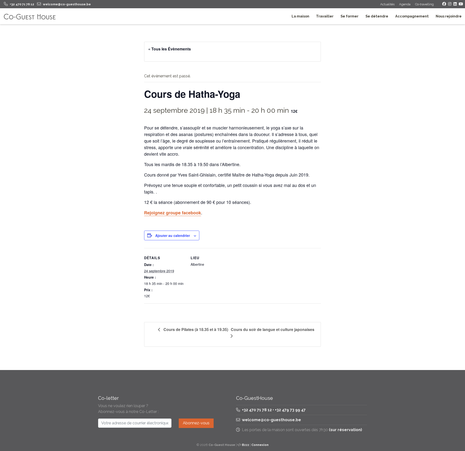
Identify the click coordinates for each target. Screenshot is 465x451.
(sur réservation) (345, 429)
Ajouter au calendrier (172, 235)
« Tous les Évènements (169, 49)
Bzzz (245, 445)
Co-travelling (424, 4)
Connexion (260, 445)
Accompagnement (412, 16)
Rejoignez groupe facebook (172, 212)
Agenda (405, 4)
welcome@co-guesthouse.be (271, 420)
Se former (349, 16)
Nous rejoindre (449, 16)
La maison (300, 16)
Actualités (387, 4)
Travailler (324, 16)
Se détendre (376, 16)
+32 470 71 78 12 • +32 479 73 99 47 (273, 410)
